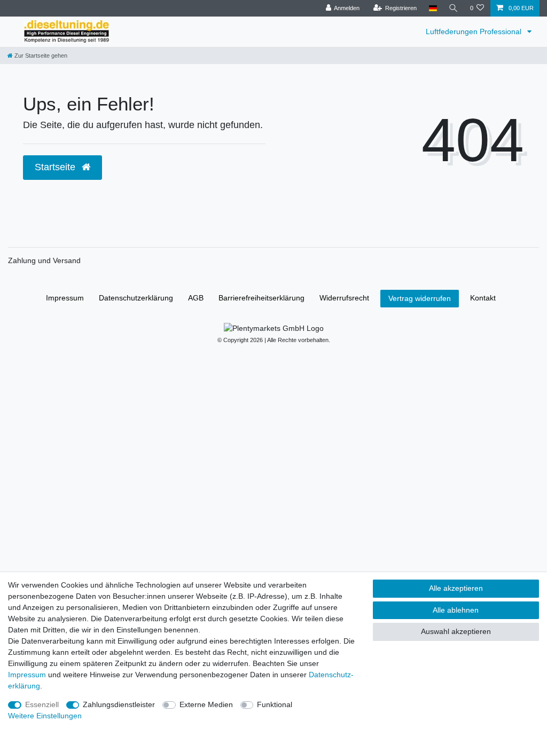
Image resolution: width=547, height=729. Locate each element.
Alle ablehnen (456, 610)
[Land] (432, 8)
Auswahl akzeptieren (456, 631)
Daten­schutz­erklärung (136, 298)
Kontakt (483, 298)
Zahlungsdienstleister (119, 704)
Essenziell (42, 704)
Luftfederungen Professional (474, 31)
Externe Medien (206, 704)
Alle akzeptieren (456, 588)
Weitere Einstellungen (45, 715)
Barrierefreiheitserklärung (261, 298)
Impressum (65, 298)
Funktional (274, 704)
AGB (196, 298)
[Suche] (453, 8)
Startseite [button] (56, 167)
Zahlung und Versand (44, 260)
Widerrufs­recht (344, 298)
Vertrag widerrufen (419, 298)
